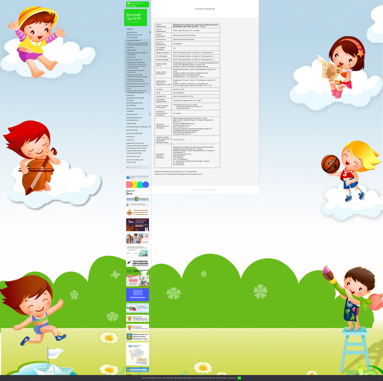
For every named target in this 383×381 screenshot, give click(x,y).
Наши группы (132, 130)
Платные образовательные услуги (136, 87)
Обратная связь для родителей (134, 161)
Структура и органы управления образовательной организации (137, 44)
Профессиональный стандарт (135, 110)
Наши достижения (134, 133)
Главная (129, 29)
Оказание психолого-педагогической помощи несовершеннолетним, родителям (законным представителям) (137, 148)
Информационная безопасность (134, 119)
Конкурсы (130, 137)
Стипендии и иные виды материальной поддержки (135, 80)
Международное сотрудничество (138, 83)
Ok (239, 378)
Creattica (203, 189)
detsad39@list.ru (178, 93)
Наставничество (133, 156)
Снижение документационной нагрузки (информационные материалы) (135, 100)
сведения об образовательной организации (134, 34)
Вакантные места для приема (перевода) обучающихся (136, 91)
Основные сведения (133, 40)
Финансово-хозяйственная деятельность (136, 71)
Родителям (131, 123)
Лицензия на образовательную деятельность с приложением (176, 171)
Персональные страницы (137, 127)
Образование (131, 50)
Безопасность (132, 114)
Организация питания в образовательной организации (137, 75)
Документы (130, 47)
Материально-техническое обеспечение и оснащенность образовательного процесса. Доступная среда (137, 65)
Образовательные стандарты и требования (137, 53)
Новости (130, 140)
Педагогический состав (134, 60)
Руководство (131, 57)
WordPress (214, 189)
